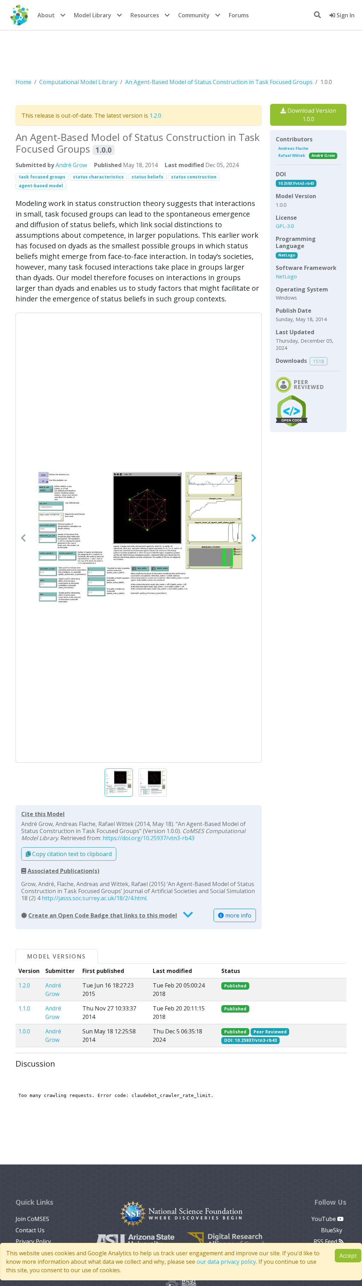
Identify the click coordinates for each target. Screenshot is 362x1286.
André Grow (71, 165)
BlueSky (332, 1230)
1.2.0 (155, 115)
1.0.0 (24, 1031)
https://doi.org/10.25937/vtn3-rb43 (148, 838)
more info (237, 915)
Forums (239, 15)
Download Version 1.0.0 (311, 115)
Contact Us (30, 1230)
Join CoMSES (32, 1219)
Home (23, 82)
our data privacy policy (226, 1262)
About (46, 15)
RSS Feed (326, 1241)
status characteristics (98, 177)
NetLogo (286, 255)
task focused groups (42, 177)
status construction (193, 177)
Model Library (92, 15)
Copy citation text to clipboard (71, 854)
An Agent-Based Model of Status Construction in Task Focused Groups (219, 82)
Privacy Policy (33, 1241)
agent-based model (41, 186)
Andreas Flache (293, 148)
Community (194, 15)
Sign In (345, 15)
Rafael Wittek (291, 155)
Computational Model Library (78, 82)
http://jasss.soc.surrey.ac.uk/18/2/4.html (94, 898)
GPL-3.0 (285, 226)
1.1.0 (24, 1008)
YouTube (324, 1219)
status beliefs (147, 177)
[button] (139, 537)
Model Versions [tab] (56, 956)
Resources (144, 15)
